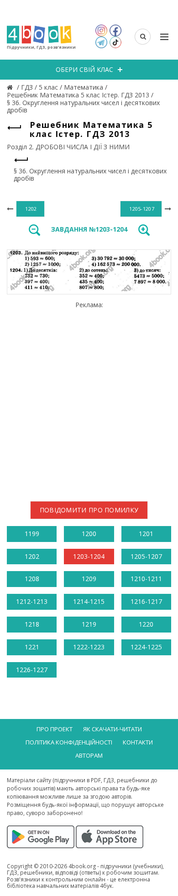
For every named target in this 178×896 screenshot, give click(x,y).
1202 (32, 556)
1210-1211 (146, 578)
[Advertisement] (89, 397)
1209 (89, 578)
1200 (89, 533)
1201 (146, 533)
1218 (32, 624)
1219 (89, 624)
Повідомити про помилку (89, 510)
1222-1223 (89, 647)
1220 (146, 624)
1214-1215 (89, 601)
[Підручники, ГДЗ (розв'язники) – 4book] (11, 87)
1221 (32, 647)
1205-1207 (146, 556)
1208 (32, 578)
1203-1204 (89, 556)
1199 (32, 533)
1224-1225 (146, 647)
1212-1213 (31, 601)
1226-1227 (31, 669)
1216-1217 (146, 601)
